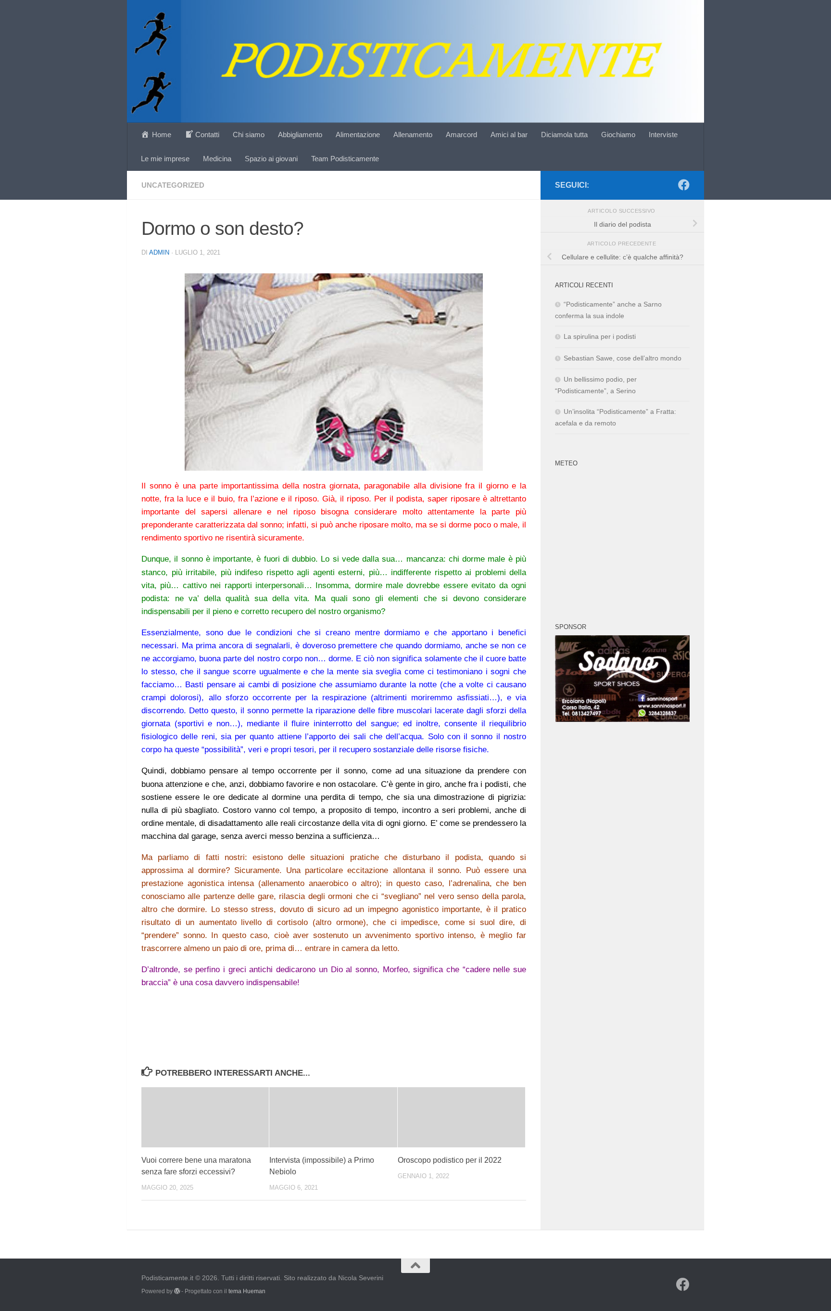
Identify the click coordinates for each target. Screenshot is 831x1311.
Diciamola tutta (564, 134)
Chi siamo (248, 134)
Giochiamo (618, 134)
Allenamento (412, 134)
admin (159, 252)
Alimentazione (358, 134)
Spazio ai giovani (271, 158)
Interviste (663, 134)
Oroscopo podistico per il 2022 (450, 1160)
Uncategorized (172, 185)
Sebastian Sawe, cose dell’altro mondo (622, 358)
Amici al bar (509, 134)
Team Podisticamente (345, 158)
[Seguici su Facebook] (684, 185)
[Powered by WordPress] (177, 1291)
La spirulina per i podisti (600, 336)
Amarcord (461, 134)
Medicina (217, 158)
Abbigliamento (300, 134)
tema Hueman (246, 1291)
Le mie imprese (165, 158)
